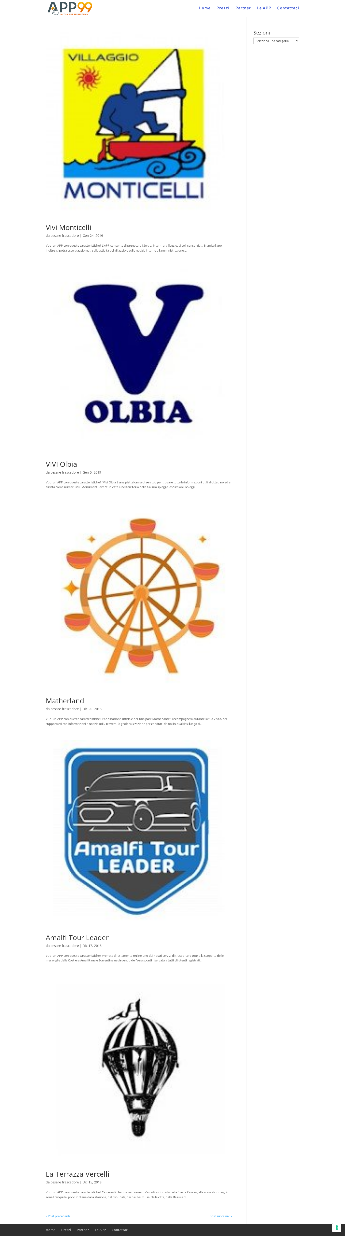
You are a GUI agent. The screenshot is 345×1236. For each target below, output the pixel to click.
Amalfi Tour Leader (77, 937)
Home (205, 9)
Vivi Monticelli (68, 227)
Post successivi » (221, 1216)
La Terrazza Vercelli (77, 1174)
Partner (243, 9)
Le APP (264, 9)
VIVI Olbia (61, 464)
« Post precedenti (58, 1216)
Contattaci (288, 9)
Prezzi (223, 9)
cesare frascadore (65, 235)
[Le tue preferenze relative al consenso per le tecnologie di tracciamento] (336, 1227)
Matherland (65, 700)
